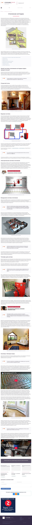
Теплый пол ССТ (21, 3)
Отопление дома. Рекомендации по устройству (4, 474)
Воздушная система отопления (7, 62)
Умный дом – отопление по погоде (15, 474)
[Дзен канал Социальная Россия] (8, 512)
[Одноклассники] (16, 494)
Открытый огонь (5, 58)
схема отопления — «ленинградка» (18, 148)
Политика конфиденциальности (6, 523)
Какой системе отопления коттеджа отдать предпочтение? (12, 57)
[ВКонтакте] (14, 494)
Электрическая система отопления (8, 61)
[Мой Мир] (18, 494)
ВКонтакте (9, 7)
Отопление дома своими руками (26, 474)
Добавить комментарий (6, 488)
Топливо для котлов (5, 63)
